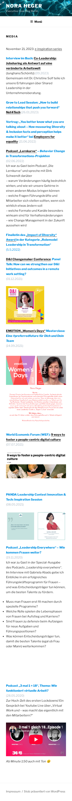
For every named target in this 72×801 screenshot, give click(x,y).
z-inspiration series (48, 49)
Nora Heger (24, 6)
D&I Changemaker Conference (28, 259)
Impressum (13, 791)
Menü (38, 21)
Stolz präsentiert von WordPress (44, 791)
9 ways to (58, 434)
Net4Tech (13, 112)
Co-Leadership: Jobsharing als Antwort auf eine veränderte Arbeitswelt (31, 63)
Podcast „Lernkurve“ (21, 151)
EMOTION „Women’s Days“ (25, 331)
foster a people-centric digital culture (33, 439)
